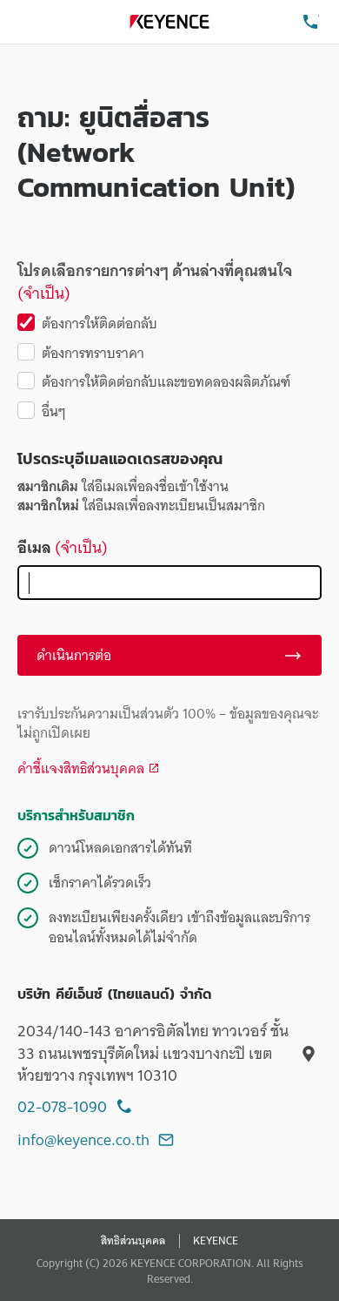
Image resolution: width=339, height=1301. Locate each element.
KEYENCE (215, 1241)
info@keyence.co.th (83, 1139)
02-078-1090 (62, 1106)
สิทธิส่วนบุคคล (133, 1241)
